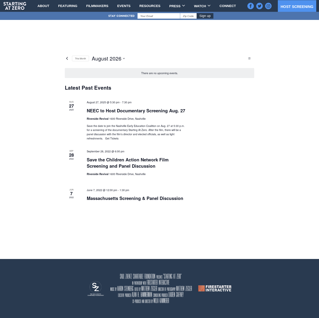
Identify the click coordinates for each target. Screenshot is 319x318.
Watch (200, 6)
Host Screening (297, 7)
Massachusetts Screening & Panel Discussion (135, 198)
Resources (149, 6)
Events (124, 6)
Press (175, 6)
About (43, 6)
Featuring (67, 6)
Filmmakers (97, 6)
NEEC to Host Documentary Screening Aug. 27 (136, 110)
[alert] (159, 73)
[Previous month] (67, 58)
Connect (227, 6)
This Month (80, 58)
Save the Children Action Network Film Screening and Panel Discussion (128, 162)
